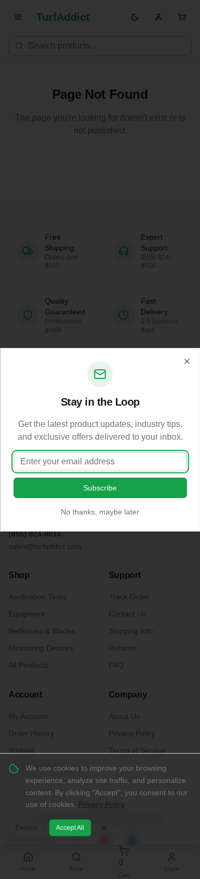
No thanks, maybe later (100, 512)
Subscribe (100, 488)
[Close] (186, 361)
